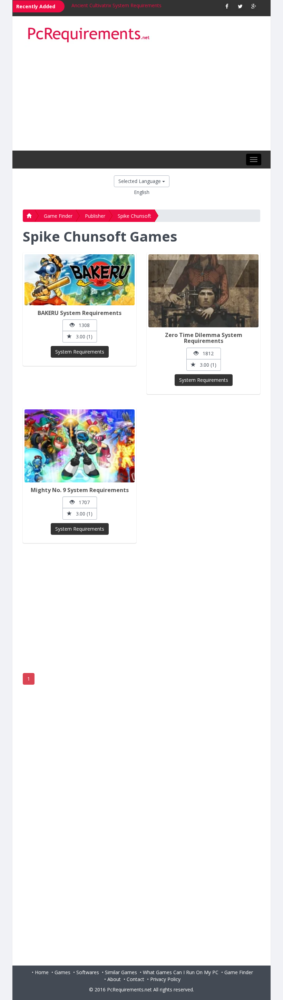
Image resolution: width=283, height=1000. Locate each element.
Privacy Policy (165, 979)
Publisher (95, 216)
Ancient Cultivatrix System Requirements (116, 5)
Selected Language (140, 181)
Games (62, 972)
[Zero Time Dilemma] (203, 290)
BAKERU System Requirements (79, 313)
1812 (206, 353)
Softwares (87, 972)
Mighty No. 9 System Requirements (80, 490)
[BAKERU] (80, 279)
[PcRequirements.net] (141, 35)
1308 (82, 325)
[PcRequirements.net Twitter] (240, 6)
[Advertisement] (141, 99)
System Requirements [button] (79, 351)
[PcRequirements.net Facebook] (227, 6)
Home (42, 972)
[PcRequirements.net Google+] (254, 6)
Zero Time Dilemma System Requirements (203, 338)
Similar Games (121, 972)
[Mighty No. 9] (80, 445)
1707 (82, 502)
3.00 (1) (82, 336)
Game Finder (58, 216)
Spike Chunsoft (134, 216)
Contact (135, 979)
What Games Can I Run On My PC (180, 972)
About (114, 979)
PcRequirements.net (129, 989)
